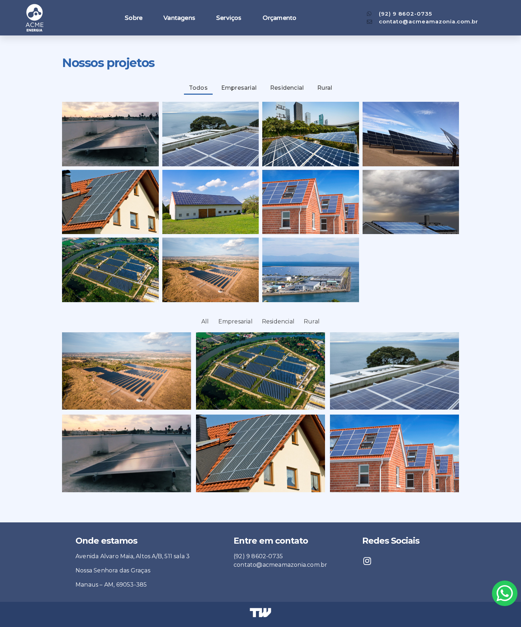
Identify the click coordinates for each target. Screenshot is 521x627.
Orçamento (280, 18)
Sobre (133, 18)
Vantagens (179, 18)
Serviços (229, 18)
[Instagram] (367, 561)
